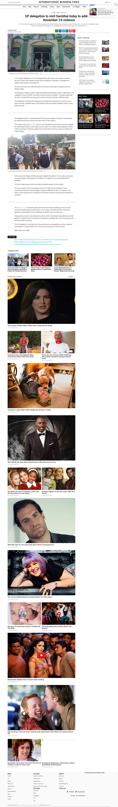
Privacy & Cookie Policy (40, 786)
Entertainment (66, 6)
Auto (9, 794)
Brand (60, 778)
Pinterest (81, 795)
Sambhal (33, 124)
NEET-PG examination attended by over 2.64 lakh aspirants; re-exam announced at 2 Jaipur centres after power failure (102, 127)
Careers (61, 781)
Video (84, 6)
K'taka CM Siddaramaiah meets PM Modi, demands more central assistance (37, 244)
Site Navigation (63, 783)
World (9, 781)
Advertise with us (38, 776)
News (29, 6)
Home (24, 6)
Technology (44, 6)
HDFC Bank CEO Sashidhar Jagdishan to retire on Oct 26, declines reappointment (87, 81)
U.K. (34, 798)
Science (52, 6)
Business (36, 6)
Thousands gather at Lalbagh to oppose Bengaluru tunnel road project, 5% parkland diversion (17, 269)
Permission (36, 778)
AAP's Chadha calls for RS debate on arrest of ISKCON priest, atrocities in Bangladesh (41, 239)
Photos (10, 796)
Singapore (36, 795)
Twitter (71, 792)
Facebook (81, 792)
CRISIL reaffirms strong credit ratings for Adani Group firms (33, 242)
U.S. (34, 800)
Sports (58, 6)
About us (61, 776)
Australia (36, 790)
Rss (73, 795)
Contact (61, 786)
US (8, 778)
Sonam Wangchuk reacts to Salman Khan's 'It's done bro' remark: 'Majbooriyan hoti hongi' (64, 269)
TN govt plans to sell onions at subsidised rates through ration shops (41, 269)
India (9, 776)
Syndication (36, 781)
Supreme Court (22, 207)
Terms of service (38, 783)
